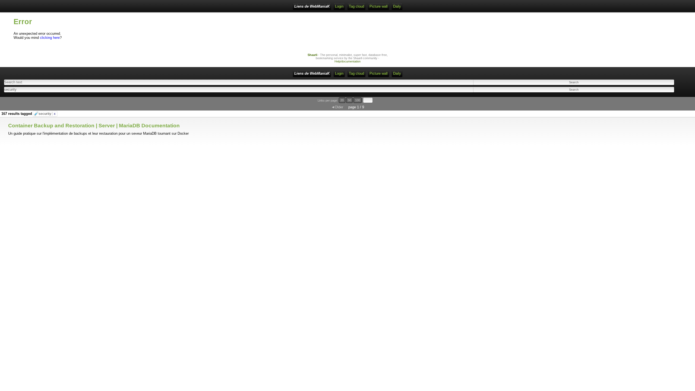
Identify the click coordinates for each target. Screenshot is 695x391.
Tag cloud (356, 6)
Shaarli (312, 54)
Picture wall (378, 6)
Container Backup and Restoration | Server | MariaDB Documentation (94, 125)
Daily (397, 6)
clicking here (50, 38)
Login (339, 6)
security (47, 114)
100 (357, 100)
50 (349, 100)
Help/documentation (347, 61)
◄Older (337, 107)
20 (342, 100)
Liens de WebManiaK (312, 6)
